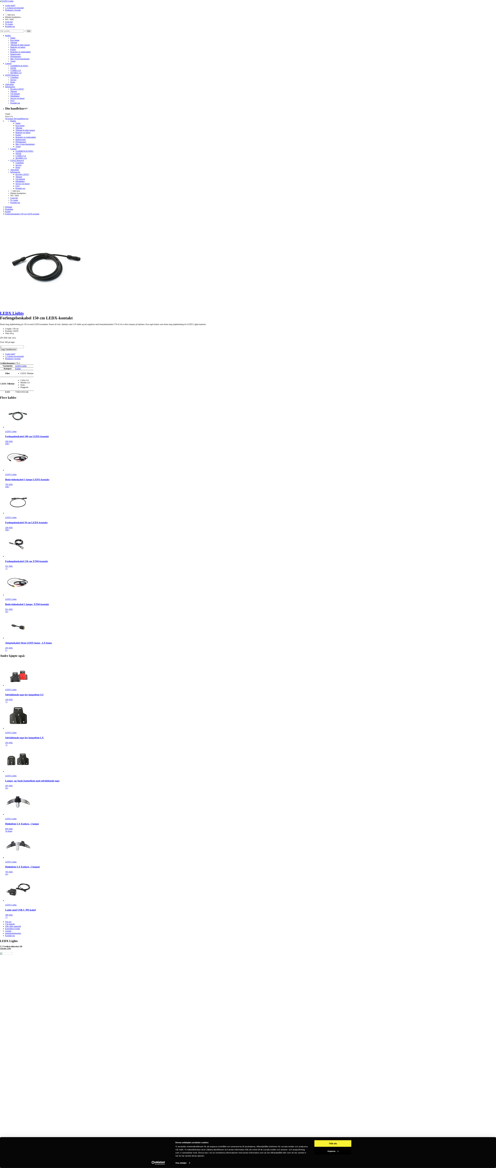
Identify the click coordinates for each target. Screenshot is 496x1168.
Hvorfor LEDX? (17, 89)
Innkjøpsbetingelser (13, 933)
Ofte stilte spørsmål (13, 926)
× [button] (25, 31)
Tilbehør (13, 42)
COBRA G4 (15, 70)
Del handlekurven (21, 119)
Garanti (8, 931)
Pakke (12, 38)
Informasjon (10, 87)
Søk (28, 31)
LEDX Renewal (12, 75)
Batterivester (15, 54)
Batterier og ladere (17, 47)
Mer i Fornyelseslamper (20, 59)
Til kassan (9, 119)
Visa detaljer (181, 1163)
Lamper (8, 63)
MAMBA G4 (15, 73)
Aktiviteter (9, 84)
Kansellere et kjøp (12, 929)
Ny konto (9, 24)
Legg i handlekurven (8, 349)
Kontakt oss (10, 26)
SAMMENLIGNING (19, 66)
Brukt (12, 82)
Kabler (13, 49)
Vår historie (15, 94)
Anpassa (331, 1151)
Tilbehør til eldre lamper (20, 45)
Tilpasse (13, 91)
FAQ (12, 101)
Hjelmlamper (15, 56)
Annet (12, 61)
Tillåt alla (333, 1143)
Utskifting (14, 77)
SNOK (13, 68)
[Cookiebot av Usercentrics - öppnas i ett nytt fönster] (158, 1163)
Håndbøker (15, 96)
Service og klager (17, 98)
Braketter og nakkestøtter (20, 52)
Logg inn (9, 22)
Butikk (8, 35)
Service (13, 80)
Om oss (8, 922)
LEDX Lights (12, 313)
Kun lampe (14, 40)
